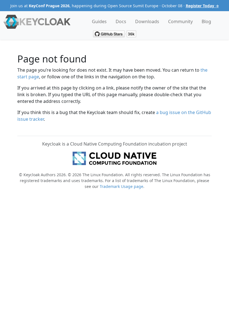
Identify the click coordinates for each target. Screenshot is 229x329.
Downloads (147, 21)
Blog (206, 21)
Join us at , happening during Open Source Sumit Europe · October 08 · (114, 5)
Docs (121, 21)
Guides (99, 21)
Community (180, 21)
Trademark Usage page (121, 186)
